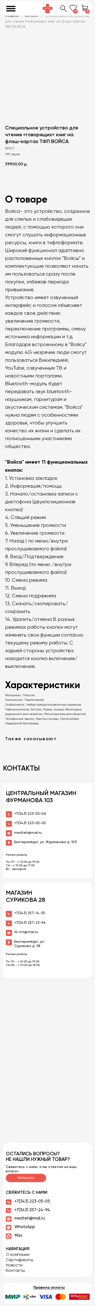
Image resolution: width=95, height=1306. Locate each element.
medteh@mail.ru (29, 1218)
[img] (47, 8)
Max (18, 1235)
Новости (14, 1265)
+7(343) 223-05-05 (32, 1201)
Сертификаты (19, 1260)
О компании (17, 1255)
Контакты (15, 1271)
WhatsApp (24, 1227)
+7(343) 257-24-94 (32, 1210)
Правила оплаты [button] (49, 1287)
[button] (47, 1297)
